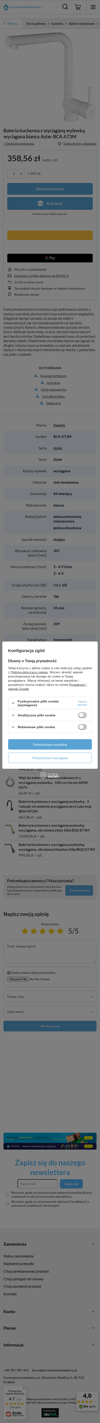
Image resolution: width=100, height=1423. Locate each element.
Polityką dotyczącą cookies (29, 672)
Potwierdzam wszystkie (50, 744)
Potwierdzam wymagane (50, 758)
